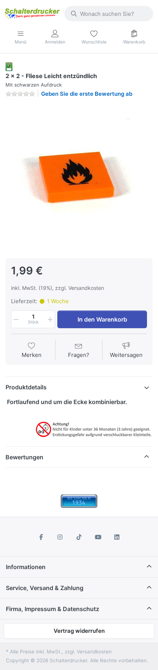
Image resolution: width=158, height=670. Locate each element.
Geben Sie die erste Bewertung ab (86, 93)
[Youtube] (98, 537)
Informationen (26, 567)
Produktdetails (26, 387)
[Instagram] (60, 537)
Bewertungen (24, 457)
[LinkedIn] (117, 537)
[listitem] (79, 177)
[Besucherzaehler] (79, 500)
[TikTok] (79, 537)
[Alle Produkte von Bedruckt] (9, 66)
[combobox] (108, 13)
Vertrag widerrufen (79, 630)
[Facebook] (41, 537)
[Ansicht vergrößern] (79, 177)
